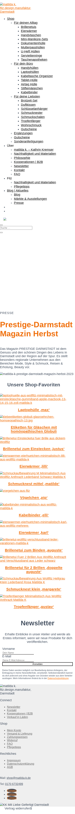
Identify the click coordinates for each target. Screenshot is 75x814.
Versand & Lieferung (19, 733)
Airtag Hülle (29, 84)
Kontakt (19, 170)
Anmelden (37, 664)
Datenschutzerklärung (58, 678)
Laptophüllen (30, 72)
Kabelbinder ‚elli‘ (34, 515)
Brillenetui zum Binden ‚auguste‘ (34, 550)
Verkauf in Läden (17, 717)
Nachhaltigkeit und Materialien (35, 153)
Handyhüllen (29, 68)
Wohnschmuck (31, 125)
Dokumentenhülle (33, 43)
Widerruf (12, 740)
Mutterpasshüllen (33, 47)
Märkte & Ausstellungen (30, 199)
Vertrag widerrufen (17, 808)
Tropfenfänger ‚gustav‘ (34, 607)
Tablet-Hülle (29, 80)
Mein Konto (14, 730)
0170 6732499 (14, 784)
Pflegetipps (21, 186)
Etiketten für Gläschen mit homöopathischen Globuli (34, 429)
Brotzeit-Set (29, 100)
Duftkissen (28, 104)
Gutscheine (29, 129)
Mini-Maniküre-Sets (34, 39)
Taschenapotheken (34, 59)
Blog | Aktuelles (17, 190)
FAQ (17, 174)
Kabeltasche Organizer (37, 76)
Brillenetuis (28, 27)
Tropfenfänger (30, 121)
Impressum (14, 760)
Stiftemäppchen (32, 88)
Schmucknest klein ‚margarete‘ (33, 589)
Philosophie (22, 158)
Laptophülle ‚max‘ (34, 410)
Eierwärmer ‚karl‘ (34, 532)
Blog (17, 194)
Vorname (8, 649)
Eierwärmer (29, 31)
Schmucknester (32, 113)
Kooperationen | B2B (28, 162)
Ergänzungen (23, 133)
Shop (10, 18)
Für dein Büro (23, 63)
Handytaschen (31, 35)
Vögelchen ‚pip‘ (34, 497)
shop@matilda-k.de (19, 777)
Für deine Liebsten (27, 96)
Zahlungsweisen (17, 737)
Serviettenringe (31, 55)
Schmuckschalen (33, 117)
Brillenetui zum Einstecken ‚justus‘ (34, 449)
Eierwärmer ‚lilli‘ (34, 466)
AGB (10, 767)
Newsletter (21, 166)
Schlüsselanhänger (34, 108)
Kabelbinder (29, 92)
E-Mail (6, 656)
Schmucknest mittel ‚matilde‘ (33, 484)
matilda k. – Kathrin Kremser (34, 149)
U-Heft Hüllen (30, 51)
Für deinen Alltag (26, 22)
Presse (19, 203)
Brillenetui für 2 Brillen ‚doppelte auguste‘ (33, 570)
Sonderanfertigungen (28, 141)
